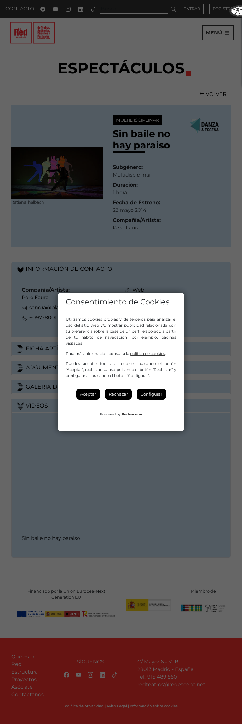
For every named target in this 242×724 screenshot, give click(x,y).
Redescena (132, 414)
